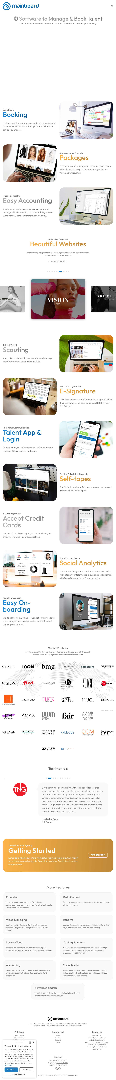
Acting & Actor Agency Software (96, 1042)
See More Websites (58, 261)
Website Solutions (19, 1038)
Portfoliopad (19, 1036)
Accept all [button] (11, 1070)
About (58, 1036)
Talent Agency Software (96, 1038)
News (58, 1042)
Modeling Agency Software (96, 1047)
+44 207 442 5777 (61, 1065)
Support (58, 1040)
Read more (8, 1065)
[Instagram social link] (57, 1068)
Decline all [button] (26, 1070)
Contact (58, 1038)
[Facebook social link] (59, 1068)
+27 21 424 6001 (62, 1063)
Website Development (97, 1040)
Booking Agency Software (96, 1045)
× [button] (33, 1042)
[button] (47, 272)
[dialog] (19, 1059)
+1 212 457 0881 (61, 1060)
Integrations (96, 1049)
